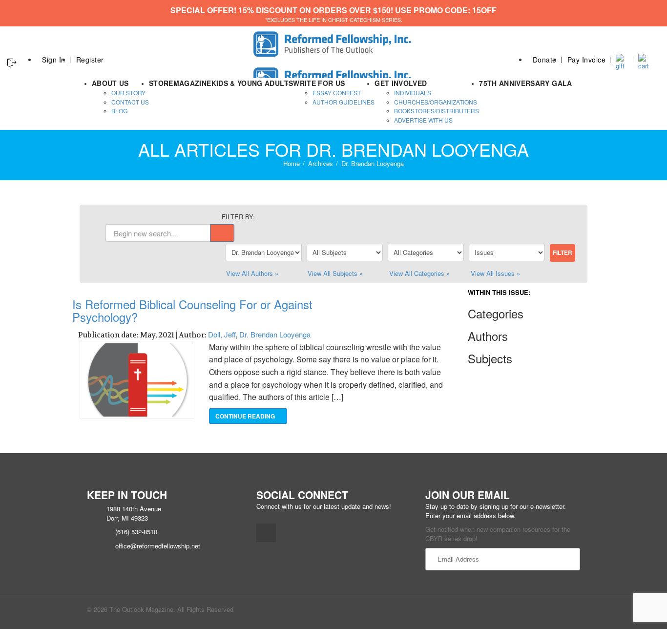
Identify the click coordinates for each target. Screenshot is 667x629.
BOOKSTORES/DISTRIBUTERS (436, 110)
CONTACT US (130, 102)
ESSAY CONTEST (337, 92)
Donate (545, 59)
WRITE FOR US (319, 83)
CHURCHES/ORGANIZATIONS (435, 102)
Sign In (53, 59)
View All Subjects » (335, 273)
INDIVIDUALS (412, 92)
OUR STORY (128, 92)
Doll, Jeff (222, 334)
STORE (161, 83)
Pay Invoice (586, 59)
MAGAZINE (192, 83)
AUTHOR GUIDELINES (344, 102)
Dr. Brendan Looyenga (275, 334)
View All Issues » (495, 273)
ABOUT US (110, 83)
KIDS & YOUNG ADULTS (252, 83)
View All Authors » (252, 273)
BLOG (119, 110)
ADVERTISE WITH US (423, 120)
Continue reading (245, 416)
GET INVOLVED (401, 83)
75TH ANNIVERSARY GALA (525, 83)
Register (90, 59)
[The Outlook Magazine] (334, 41)
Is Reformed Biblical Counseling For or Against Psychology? (192, 310)
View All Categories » (419, 273)
